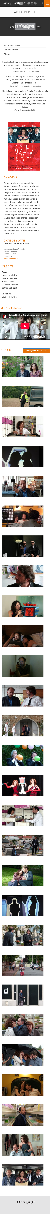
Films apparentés (11, 258)
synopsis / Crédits (12, 45)
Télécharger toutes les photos (36, 350)
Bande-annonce (11, 49)
